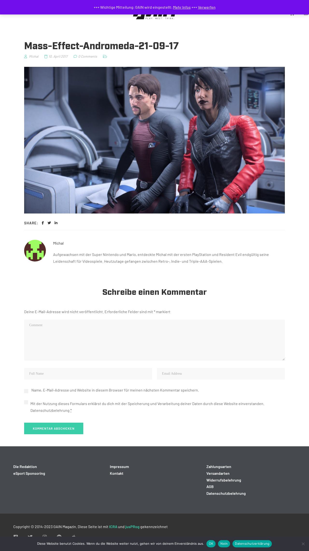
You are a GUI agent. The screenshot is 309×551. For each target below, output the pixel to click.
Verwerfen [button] (207, 7)
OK (211, 543)
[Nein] (303, 543)
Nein (224, 543)
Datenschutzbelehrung (50, 410)
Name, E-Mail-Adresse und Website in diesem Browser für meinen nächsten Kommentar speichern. (115, 390)
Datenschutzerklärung (252, 543)
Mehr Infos (182, 7)
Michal (58, 243)
